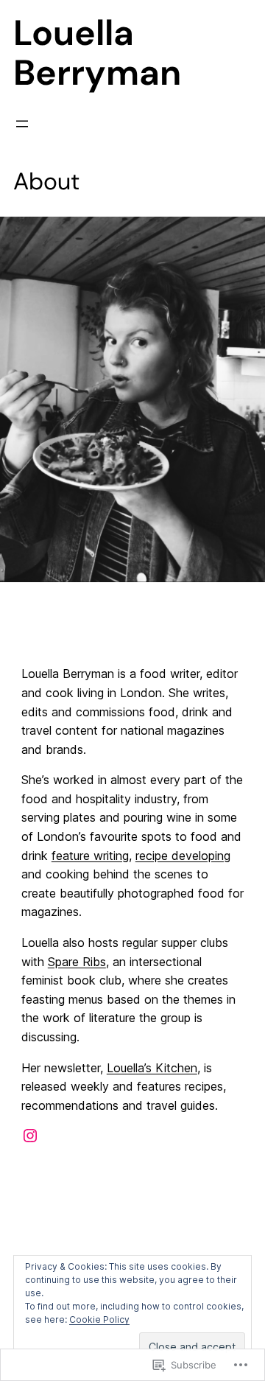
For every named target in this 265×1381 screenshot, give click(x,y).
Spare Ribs (77, 961)
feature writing (90, 855)
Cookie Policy (99, 1319)
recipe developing (182, 855)
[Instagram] (30, 1135)
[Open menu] (22, 124)
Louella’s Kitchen (152, 1067)
